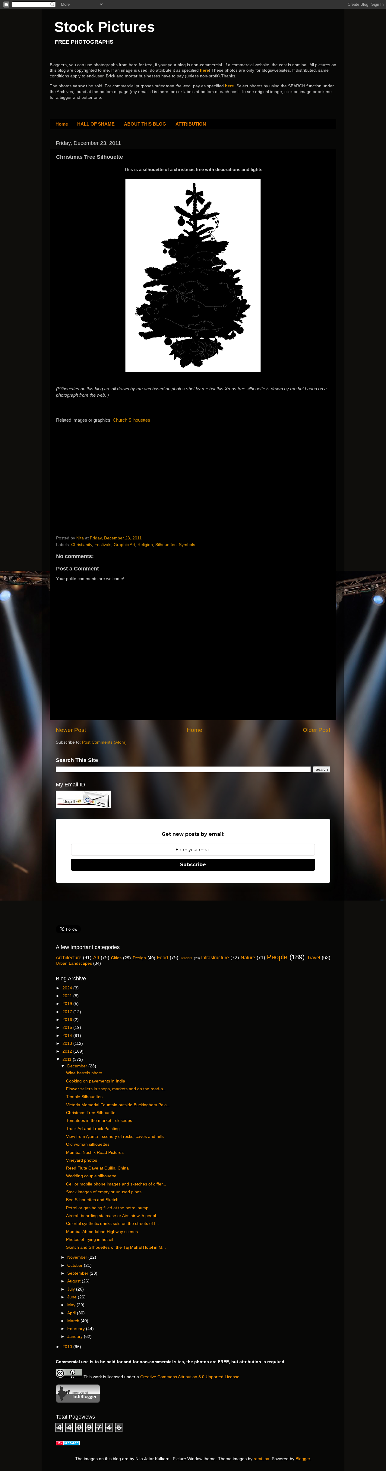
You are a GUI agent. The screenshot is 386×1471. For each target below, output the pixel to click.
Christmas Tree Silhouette (90, 1112)
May (72, 1305)
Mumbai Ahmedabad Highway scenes (102, 1231)
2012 (67, 1051)
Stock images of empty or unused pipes (103, 1192)
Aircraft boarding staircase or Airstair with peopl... (113, 1215)
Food (162, 957)
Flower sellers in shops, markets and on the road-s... (116, 1089)
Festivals (102, 544)
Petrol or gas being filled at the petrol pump (107, 1208)
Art (96, 957)
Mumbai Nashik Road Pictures (95, 1152)
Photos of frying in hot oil (89, 1239)
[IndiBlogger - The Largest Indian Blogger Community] (78, 1401)
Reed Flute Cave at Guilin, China (97, 1168)
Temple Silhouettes (84, 1097)
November (77, 1257)
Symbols (187, 544)
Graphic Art (124, 544)
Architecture (68, 957)
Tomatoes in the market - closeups (99, 1120)
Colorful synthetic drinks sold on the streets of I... (112, 1223)
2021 (67, 996)
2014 (67, 1035)
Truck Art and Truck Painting (93, 1128)
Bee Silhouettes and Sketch (92, 1200)
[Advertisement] (101, 473)
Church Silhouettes (131, 420)
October (75, 1265)
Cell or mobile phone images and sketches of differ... (116, 1184)
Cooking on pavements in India (95, 1081)
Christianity (81, 544)
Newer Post (71, 730)
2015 (67, 1027)
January (75, 1336)
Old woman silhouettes (87, 1144)
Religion (145, 544)
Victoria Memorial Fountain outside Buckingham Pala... (118, 1105)
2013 (67, 1043)
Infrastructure (215, 957)
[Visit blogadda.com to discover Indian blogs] (68, 1444)
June (72, 1297)
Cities (116, 958)
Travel (313, 957)
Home (61, 123)
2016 (67, 1019)
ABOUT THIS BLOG (145, 123)
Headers (186, 958)
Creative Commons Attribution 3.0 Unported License (189, 1377)
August (74, 1281)
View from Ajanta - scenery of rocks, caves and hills (115, 1136)
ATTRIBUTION (191, 123)
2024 (67, 988)
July (71, 1289)
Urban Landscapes (74, 963)
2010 (67, 1347)
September (78, 1273)
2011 (67, 1059)
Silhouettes (165, 544)
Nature (248, 957)
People (277, 957)
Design (139, 958)
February (76, 1328)
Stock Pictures (104, 27)
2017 (67, 1012)
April (72, 1313)
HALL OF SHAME (96, 123)
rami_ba (261, 1459)
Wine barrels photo (84, 1073)
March (74, 1321)
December (77, 1066)
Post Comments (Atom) (104, 742)
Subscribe (193, 864)
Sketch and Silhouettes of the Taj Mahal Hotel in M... (116, 1247)
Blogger (303, 1459)
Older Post (316, 730)
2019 (67, 1003)
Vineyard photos (81, 1160)
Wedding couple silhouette (91, 1176)
